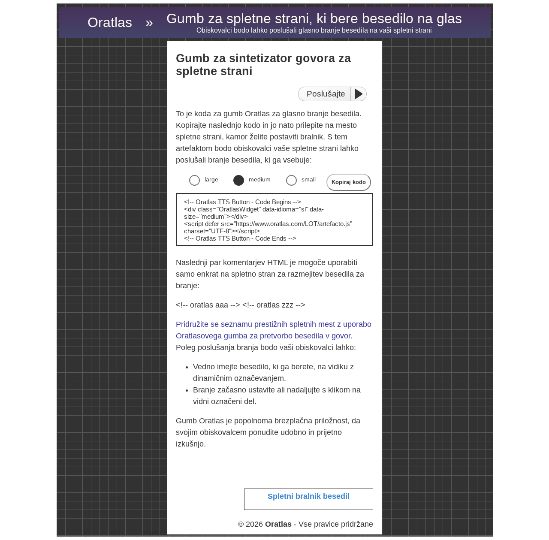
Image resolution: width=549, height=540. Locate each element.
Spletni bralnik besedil (309, 496)
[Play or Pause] (361, 94)
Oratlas (109, 22)
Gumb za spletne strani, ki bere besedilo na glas (314, 22)
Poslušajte (326, 93)
